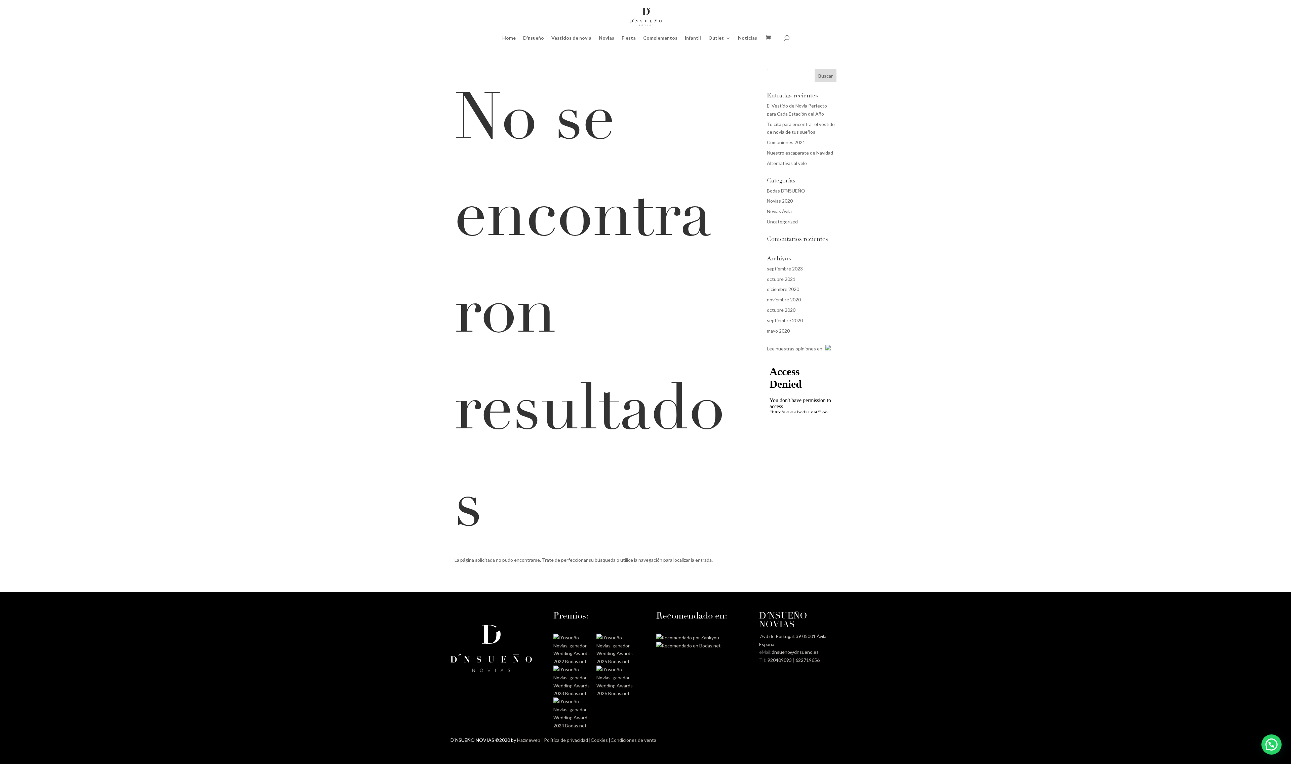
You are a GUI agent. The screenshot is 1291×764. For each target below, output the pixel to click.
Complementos (660, 38)
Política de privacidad (566, 740)
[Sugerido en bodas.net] (688, 645)
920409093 (780, 660)
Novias (606, 38)
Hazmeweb (528, 740)
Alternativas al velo (787, 163)
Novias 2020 (780, 201)
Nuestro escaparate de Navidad (800, 153)
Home (509, 38)
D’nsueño (533, 38)
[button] (1271, 744)
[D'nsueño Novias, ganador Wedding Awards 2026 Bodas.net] (615, 693)
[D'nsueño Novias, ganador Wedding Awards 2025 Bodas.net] (615, 661)
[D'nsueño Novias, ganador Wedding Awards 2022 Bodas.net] (572, 661)
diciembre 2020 (783, 289)
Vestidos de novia (571, 38)
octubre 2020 (781, 310)
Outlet (716, 38)
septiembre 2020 (785, 320)
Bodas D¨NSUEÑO (786, 191)
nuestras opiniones (796, 348)
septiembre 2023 (785, 268)
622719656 (807, 660)
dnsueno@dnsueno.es (795, 652)
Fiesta (629, 38)
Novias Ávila (779, 211)
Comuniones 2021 (786, 142)
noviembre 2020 (784, 299)
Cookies (599, 740)
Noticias (747, 38)
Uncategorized (782, 221)
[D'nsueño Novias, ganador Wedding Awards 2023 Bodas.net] (572, 693)
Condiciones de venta (633, 740)
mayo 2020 (778, 331)
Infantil (693, 38)
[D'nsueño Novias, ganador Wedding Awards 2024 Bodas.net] (572, 725)
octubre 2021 (781, 279)
